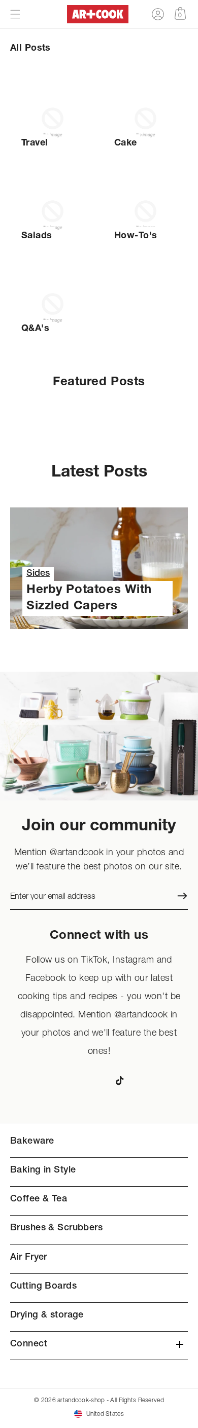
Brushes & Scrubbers (56, 1228)
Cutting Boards (43, 1286)
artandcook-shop (81, 1400)
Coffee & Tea (38, 1199)
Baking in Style (43, 1170)
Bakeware (32, 1141)
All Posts (30, 48)
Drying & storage (47, 1315)
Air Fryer (28, 1257)
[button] (15, 14)
